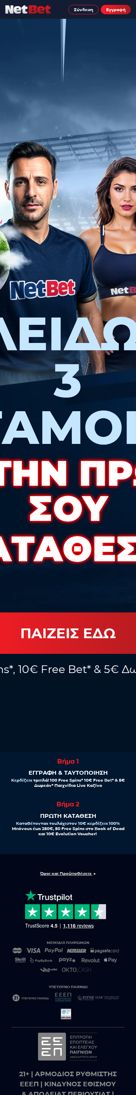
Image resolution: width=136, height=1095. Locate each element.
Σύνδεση (83, 9)
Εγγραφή (116, 9)
